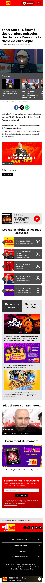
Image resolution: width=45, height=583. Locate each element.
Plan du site (8, 564)
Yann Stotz (8, 429)
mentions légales (21, 503)
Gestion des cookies (26, 569)
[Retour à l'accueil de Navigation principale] (8, 3)
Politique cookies (11, 567)
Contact (17, 564)
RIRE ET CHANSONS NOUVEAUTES (21, 219)
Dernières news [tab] (12, 305)
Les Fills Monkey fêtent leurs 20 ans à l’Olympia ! (20, 470)
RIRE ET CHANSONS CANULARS (23, 277)
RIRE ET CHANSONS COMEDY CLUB (23, 290)
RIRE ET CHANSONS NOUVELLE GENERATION (23, 253)
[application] (21, 61)
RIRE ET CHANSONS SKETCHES (23, 265)
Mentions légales (27, 564)
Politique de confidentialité (28, 567)
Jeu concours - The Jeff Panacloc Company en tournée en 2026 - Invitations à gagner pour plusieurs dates (21, 395)
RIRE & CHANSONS (23, 241)
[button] (21, 61)
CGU (37, 564)
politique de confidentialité (10, 505)
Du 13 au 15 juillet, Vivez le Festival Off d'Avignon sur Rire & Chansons (18, 366)
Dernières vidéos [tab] (32, 305)
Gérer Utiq (14, 569)
